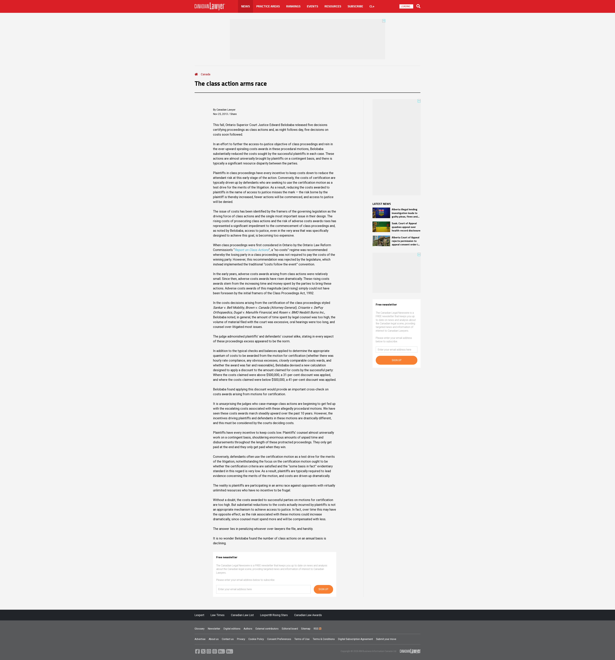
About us (214, 639)
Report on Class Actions (252, 250)
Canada (205, 74)
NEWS (245, 6)
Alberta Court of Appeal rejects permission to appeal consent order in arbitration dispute (405, 241)
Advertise (200, 639)
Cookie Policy (256, 639)
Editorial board (290, 628)
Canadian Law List (242, 615)
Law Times (218, 615)
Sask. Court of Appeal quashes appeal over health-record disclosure (406, 226)
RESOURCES (332, 6)
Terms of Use (302, 639)
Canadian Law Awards (308, 615)
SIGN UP (323, 589)
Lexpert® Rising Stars (274, 615)
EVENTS (312, 6)
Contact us (228, 639)
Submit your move (386, 639)
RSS (316, 628)
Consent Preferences (279, 639)
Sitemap (305, 628)
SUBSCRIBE (355, 6)
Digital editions (231, 628)
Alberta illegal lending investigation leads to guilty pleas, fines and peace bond (405, 213)
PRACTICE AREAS (268, 6)
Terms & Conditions (324, 639)
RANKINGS (293, 6)
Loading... (406, 6)
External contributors (267, 628)
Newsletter (214, 628)
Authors (248, 628)
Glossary (200, 628)
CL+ (371, 6)
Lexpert (199, 615)
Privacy (241, 639)
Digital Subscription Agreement (355, 639)
